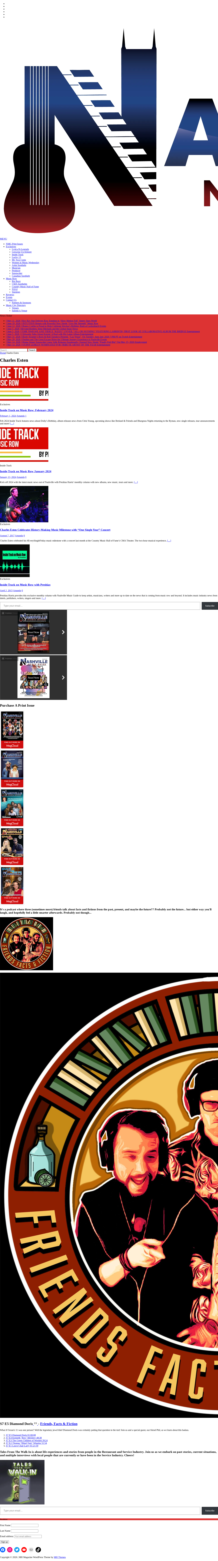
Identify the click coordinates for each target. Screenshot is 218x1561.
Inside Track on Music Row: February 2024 (26, 410)
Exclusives (11, 246)
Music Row (11, 278)
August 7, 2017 (7, 535)
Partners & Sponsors (21, 302)
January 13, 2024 (8, 477)
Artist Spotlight (19, 265)
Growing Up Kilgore (22, 252)
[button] (21, 1435)
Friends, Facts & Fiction (58, 1424)
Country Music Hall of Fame (25, 286)
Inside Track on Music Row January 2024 (25, 471)
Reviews (10, 294)
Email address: (7, 1536)
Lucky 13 (16, 257)
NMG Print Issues (14, 244)
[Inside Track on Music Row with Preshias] (15, 576)
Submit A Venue (19, 310)
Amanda (21, 416)
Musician (16, 268)
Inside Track (17, 254)
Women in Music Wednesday (25, 262)
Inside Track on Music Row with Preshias (25, 584)
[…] (12, 423)
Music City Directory (16, 305)
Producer (16, 270)
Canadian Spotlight (21, 276)
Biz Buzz (16, 281)
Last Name (5, 1531)
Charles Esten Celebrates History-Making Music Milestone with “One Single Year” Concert (55, 529)
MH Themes (60, 1557)
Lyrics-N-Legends (20, 249)
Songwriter (17, 273)
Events (9, 297)
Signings (16, 292)
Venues (15, 308)
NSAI (14, 289)
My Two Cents (19, 260)
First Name (5, 1525)
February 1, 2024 (8, 416)
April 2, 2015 (6, 590)
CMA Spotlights (19, 284)
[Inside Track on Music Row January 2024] (24, 463)
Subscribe (209, 606)
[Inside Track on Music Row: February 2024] (24, 401)
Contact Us (11, 300)
